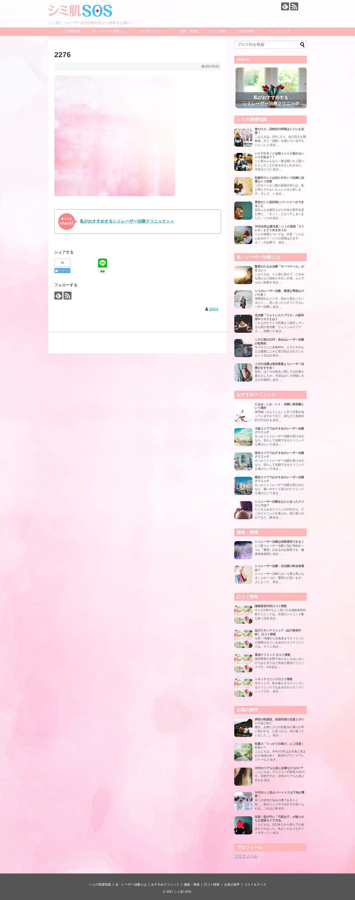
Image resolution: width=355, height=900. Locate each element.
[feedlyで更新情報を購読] (285, 6)
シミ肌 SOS (182, 891)
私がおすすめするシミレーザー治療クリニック (271, 100)
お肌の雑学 (246, 31)
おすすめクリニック (153, 31)
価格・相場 (188, 31)
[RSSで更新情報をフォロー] (294, 6)
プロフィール (245, 856)
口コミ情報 (217, 31)
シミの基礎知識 (68, 31)
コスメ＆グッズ (278, 31)
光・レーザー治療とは (109, 31)
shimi (213, 309)
